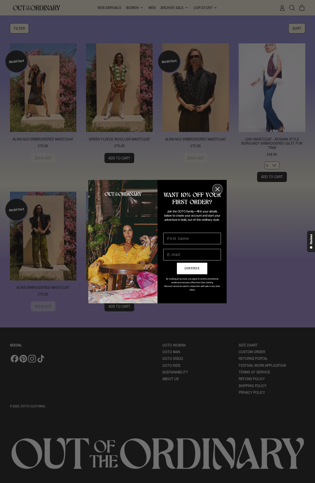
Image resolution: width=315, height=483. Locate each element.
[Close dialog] (217, 189)
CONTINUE (192, 268)
